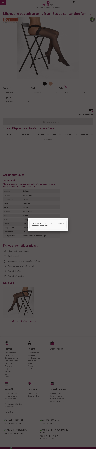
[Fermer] (68, 218)
